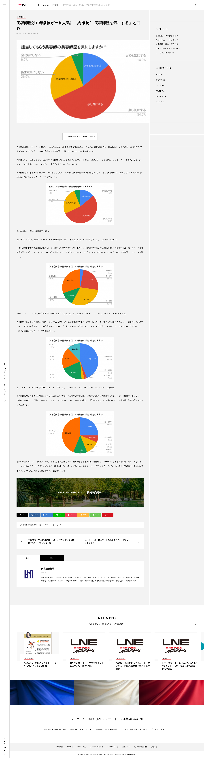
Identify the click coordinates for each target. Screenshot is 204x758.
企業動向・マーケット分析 (167, 36)
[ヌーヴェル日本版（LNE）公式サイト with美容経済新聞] (23, 5)
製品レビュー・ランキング (167, 40)
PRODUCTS (161, 96)
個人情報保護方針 (140, 747)
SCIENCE (160, 102)
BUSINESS (45, 525)
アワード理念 (82, 747)
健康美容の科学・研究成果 (167, 44)
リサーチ (58, 525)
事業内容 (69, 747)
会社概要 (59, 747)
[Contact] (4, 750)
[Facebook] (4, 744)
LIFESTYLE (161, 85)
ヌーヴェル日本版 (96, 747)
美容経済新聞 (32, 525)
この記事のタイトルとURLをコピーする (80, 136)
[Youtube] (5, 747)
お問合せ (154, 747)
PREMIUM (160, 91)
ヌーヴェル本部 (112, 747)
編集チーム (126, 747)
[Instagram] (4, 738)
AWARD (159, 75)
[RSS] (4, 753)
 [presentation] (194, 624)
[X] (4, 741)
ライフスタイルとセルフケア (168, 48)
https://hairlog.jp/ (55, 147)
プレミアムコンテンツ (165, 53)
